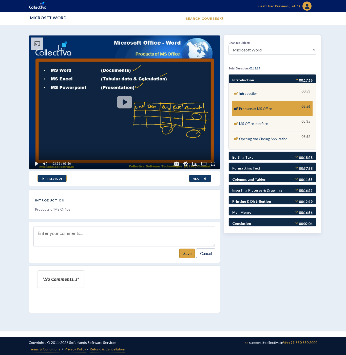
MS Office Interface (253, 124)
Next (198, 178)
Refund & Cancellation (107, 349)
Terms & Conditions (44, 349)
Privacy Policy (75, 349)
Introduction (49, 200)
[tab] (272, 78)
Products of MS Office (255, 109)
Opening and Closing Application (263, 139)
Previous (54, 178)
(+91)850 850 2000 (302, 342)
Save (187, 253)
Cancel (205, 253)
